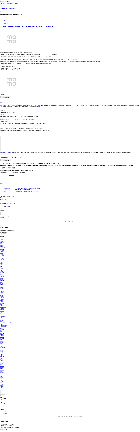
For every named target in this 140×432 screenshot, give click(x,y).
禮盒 (39, 106)
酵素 (1, 304)
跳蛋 (1, 364)
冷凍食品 (2, 272)
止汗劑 (1, 254)
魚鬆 (1, 102)
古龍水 (1, 381)
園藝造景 (2, 309)
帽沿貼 (1, 241)
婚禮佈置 (2, 334)
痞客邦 (8, 203)
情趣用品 (2, 362)
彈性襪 (1, 354)
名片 (3, 21)
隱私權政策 (76, 416)
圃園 (1, 382)
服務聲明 (80, 416)
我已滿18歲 (2, 429)
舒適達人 (2, 371)
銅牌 (1, 345)
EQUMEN (2, 386)
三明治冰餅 (2, 247)
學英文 (1, 183)
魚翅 (1, 274)
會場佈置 (2, 335)
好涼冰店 (2, 249)
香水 (1, 380)
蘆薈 (1, 376)
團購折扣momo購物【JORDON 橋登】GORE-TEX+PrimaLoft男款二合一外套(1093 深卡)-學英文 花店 (22, 188)
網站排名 (2, 329)
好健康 (1, 296)
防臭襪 (1, 246)
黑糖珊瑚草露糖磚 (3, 325)
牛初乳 (1, 301)
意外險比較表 (3, 307)
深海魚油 (2, 303)
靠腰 (1, 317)
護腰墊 (1, 320)
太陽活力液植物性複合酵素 (5, 322)
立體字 (1, 343)
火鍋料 (1, 270)
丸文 (6, 105)
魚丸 (1, 267)
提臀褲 (1, 387)
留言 (10, 203)
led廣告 (1, 350)
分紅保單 (2, 308)
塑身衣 (1, 384)
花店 (1, 331)
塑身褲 (1, 385)
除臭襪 (3, 152)
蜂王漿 (1, 300)
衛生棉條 (2, 370)
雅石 (1, 312)
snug (1, 132)
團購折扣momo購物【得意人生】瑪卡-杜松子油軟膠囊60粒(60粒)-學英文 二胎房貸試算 (28, 26)
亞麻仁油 (2, 299)
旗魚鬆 (48, 105)
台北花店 (2, 337)
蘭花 (1, 313)
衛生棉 (1, 368)
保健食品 (2, 297)
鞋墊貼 (1, 257)
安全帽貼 (2, 250)
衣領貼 (1, 239)
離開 (6, 429)
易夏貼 (1, 251)
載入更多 (2, 210)
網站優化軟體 (3, 326)
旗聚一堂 (2, 259)
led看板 (1, 352)
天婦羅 (1, 268)
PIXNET (62, 416)
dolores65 (2, 197)
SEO (1, 330)
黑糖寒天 (2, 324)
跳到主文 (2, 11)
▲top (1, 208)
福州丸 (1, 271)
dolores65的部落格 (7, 9)
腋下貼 (1, 253)
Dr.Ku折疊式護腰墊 (4, 315)
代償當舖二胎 (3, 121)
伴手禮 (1, 263)
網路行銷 (2, 372)
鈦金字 (1, 351)
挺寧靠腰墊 (2, 316)
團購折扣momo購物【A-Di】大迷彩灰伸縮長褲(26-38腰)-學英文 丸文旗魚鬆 (17, 189)
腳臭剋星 (10, 152)
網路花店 (2, 333)
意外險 (1, 305)
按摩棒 (1, 363)
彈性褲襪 (2, 356)
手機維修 (2, 367)
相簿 (3, 19)
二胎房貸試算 (11, 175)
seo (1, 373)
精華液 (1, 377)
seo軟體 (1, 328)
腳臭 (1, 243)
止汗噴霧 (2, 255)
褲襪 (1, 355)
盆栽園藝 (2, 311)
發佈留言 (2, 217)
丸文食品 (11, 105)
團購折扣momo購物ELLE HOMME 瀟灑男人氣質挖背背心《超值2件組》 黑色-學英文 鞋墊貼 (20, 191)
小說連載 (9, 206)
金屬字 (1, 346)
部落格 (4, 20)
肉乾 (1, 266)
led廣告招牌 (2, 347)
